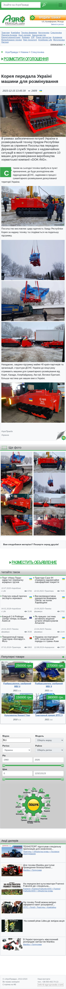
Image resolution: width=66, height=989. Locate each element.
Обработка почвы (41, 852)
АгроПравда (11, 52)
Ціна (4, 769)
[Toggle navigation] (60, 5)
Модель (39, 736)
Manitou (26, 870)
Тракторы (27, 852)
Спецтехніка (37, 52)
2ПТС (25, 907)
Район (38, 746)
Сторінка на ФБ (9, 984)
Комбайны (51, 907)
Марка (5, 736)
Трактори (49, 591)
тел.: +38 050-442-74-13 (48, 982)
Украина (5, 435)
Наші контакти (44, 979)
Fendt (32, 907)
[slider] (3, 765)
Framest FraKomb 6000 (42, 889)
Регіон (5, 746)
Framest (26, 889)
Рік (4, 755)
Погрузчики (37, 870)
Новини (24, 52)
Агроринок (49, 647)
